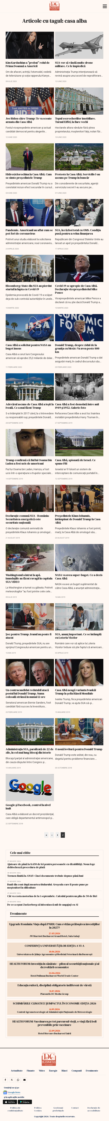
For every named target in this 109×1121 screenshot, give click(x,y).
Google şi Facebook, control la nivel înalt (28, 806)
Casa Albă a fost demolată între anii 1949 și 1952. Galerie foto (77, 406)
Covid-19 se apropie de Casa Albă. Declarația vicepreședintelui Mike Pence (76, 289)
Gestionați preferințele (58, 1109)
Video (42, 1070)
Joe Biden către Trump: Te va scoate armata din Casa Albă (29, 120)
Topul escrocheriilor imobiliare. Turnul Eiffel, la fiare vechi (75, 120)
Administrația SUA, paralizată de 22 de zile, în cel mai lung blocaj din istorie (30, 750)
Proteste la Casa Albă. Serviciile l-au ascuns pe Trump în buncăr (77, 176)
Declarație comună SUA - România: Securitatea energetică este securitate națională (27, 519)
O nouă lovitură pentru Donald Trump (78, 749)
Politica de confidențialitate (15, 1109)
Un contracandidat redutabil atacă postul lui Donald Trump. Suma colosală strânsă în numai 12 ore (27, 693)
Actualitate (17, 1070)
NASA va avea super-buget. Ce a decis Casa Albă (78, 576)
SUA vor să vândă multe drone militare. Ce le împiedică (74, 64)
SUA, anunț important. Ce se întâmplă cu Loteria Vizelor (78, 636)
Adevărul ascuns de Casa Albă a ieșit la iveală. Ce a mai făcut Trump (30, 406)
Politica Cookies (38, 1109)
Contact (75, 1107)
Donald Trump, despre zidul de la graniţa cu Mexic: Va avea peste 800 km (77, 348)
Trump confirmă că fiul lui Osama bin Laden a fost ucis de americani (29, 461)
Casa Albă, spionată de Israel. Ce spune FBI (75, 461)
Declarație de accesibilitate (93, 1109)
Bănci (64, 1070)
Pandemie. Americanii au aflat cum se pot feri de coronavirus (29, 231)
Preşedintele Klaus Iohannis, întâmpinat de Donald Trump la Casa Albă (77, 519)
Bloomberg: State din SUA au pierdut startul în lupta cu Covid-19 (29, 287)
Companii (77, 1070)
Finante (31, 1070)
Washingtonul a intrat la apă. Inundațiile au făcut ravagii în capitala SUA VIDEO (29, 578)
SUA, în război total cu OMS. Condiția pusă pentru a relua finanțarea (78, 231)
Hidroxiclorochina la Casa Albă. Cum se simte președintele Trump (29, 176)
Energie (53, 1070)
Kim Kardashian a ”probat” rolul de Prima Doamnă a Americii (28, 64)
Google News (14, 1092)
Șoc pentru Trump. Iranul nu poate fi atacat (28, 636)
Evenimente (92, 1070)
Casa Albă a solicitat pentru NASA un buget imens (28, 346)
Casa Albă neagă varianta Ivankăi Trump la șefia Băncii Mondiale (75, 691)
